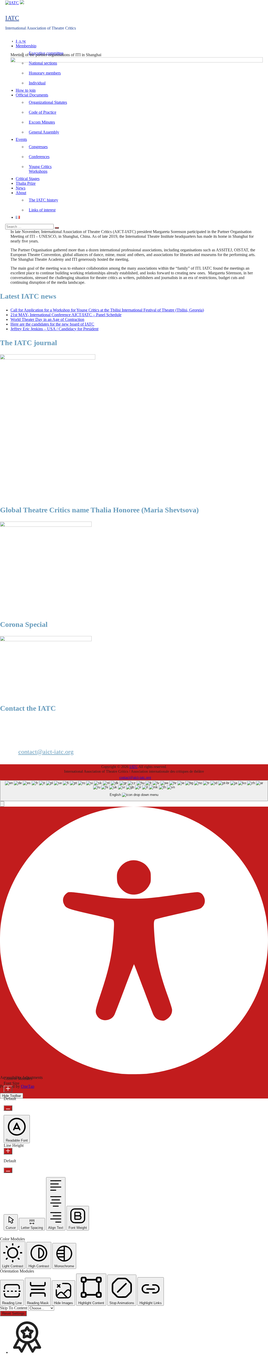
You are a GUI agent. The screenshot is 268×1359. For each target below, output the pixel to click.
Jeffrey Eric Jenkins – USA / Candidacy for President (54, 329)
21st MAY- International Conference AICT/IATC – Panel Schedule (65, 315)
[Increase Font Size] (8, 1089)
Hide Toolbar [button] (11, 1096)
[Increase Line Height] (8, 1151)
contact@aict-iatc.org (46, 751)
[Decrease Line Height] (8, 1170)
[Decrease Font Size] (8, 1108)
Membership (26, 46)
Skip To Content (14, 1308)
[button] (2, 804)
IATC (12, 18)
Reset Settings (13, 1313)
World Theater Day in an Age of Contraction (47, 319)
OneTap (27, 1086)
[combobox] (134, 790)
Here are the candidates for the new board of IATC (52, 324)
